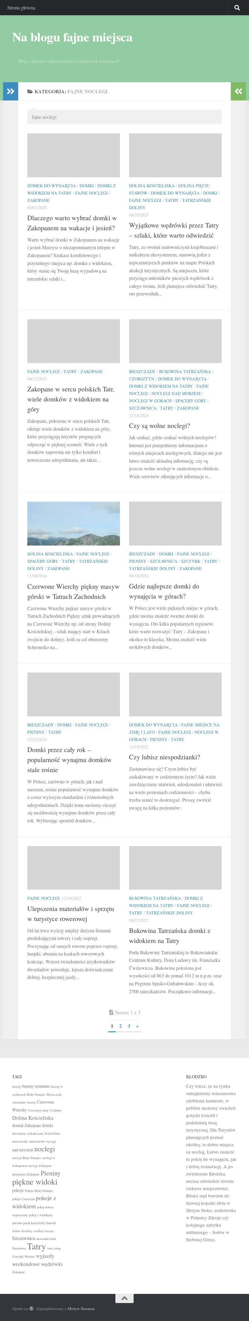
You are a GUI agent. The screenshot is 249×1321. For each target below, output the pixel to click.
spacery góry (190, 401)
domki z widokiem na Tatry (161, 386)
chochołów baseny (24, 1102)
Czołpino (55, 1110)
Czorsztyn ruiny (38, 1110)
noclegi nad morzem (176, 393)
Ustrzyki (17, 1256)
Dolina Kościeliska (152, 186)
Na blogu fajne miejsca (72, 36)
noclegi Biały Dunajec (26, 1158)
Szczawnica (142, 408)
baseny (16, 1086)
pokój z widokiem (40, 1215)
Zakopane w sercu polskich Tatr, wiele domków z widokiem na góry (70, 398)
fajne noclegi (91, 193)
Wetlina (30, 1256)
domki (87, 186)
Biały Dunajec (36, 1094)
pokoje (18, 1190)
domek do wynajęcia (51, 186)
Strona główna (21, 7)
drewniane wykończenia (28, 1133)
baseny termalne (35, 1086)
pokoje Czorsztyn (23, 1199)
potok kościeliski (34, 1223)
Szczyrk (190, 561)
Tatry (172, 200)
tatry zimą (54, 1248)
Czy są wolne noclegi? (159, 425)
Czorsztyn (141, 379)
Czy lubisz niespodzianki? (164, 756)
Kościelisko (52, 1133)
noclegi (44, 1148)
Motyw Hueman (81, 1308)
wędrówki (52, 1263)
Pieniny (137, 561)
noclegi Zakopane (40, 1166)
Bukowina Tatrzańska (185, 371)
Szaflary (27, 1231)
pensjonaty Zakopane (25, 1174)
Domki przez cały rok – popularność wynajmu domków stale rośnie (69, 759)
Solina (16, 1231)
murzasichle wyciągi (42, 1141)
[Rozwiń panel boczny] (10, 91)
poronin (17, 1223)
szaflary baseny (44, 1231)
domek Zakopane (26, 1125)
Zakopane (38, 200)
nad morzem (22, 1150)
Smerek (51, 1223)
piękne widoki (34, 1181)
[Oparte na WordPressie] (31, 1309)
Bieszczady (142, 371)
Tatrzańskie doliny (152, 568)
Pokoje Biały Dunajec (39, 1191)
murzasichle (20, 1141)
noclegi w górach (150, 401)
